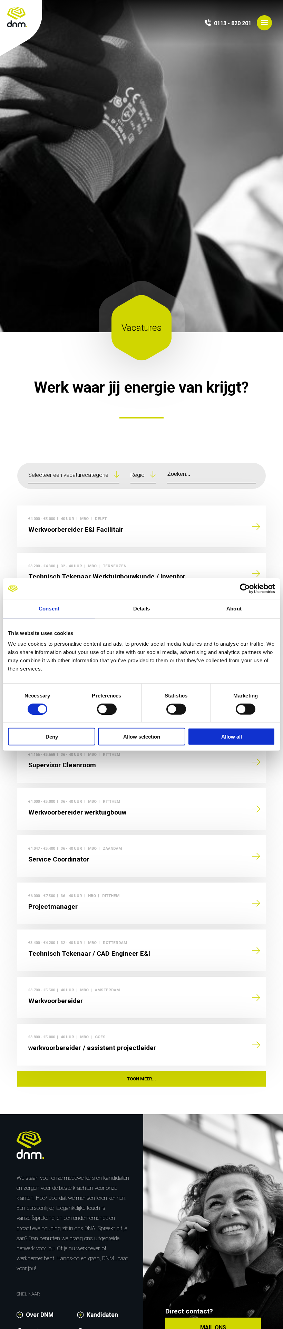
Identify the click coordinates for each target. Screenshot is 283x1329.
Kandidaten (102, 1314)
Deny (52, 737)
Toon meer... (141, 1078)
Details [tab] (141, 608)
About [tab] (234, 608)
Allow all (231, 737)
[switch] (107, 708)
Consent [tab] (49, 608)
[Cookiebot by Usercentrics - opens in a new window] (245, 588)
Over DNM (39, 1314)
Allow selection (141, 737)
